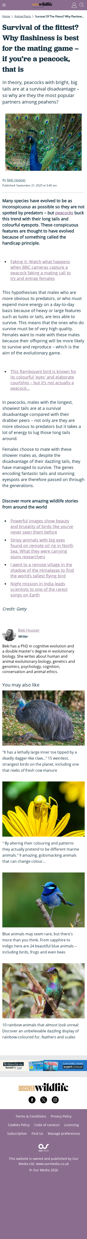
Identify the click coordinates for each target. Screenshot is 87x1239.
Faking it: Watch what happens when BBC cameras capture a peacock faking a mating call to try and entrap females (40, 270)
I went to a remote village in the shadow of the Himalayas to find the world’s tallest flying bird (42, 570)
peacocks (64, 212)
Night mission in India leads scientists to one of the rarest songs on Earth (39, 589)
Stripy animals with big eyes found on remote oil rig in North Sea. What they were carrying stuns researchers (41, 548)
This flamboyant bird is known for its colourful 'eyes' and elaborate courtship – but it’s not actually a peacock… (43, 380)
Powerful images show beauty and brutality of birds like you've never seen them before (41, 526)
